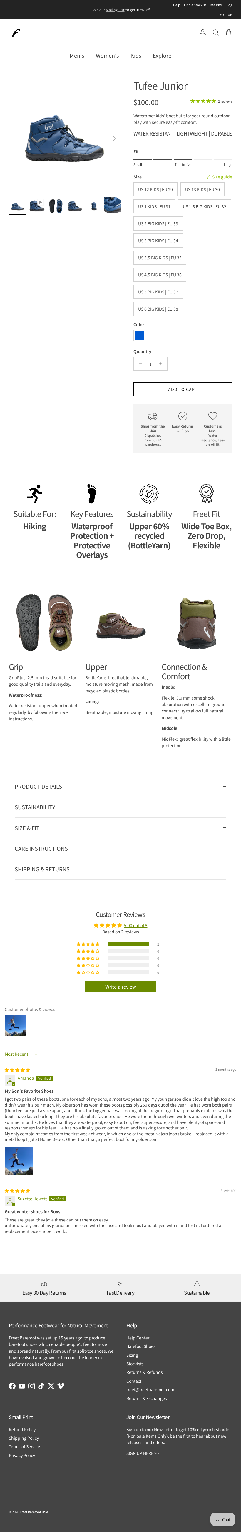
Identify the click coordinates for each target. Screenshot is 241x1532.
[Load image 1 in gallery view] (64, 135)
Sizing (132, 1355)
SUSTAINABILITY (35, 807)
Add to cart (183, 389)
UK (230, 14)
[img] (17, 1070)
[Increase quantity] (162, 363)
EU (222, 14)
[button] (88, 944)
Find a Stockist (195, 4)
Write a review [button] (120, 986)
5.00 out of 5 (136, 925)
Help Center (137, 1338)
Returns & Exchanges (146, 1398)
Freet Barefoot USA (34, 1511)
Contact (133, 1381)
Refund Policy (22, 1429)
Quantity (142, 351)
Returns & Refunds (144, 1372)
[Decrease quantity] (139, 363)
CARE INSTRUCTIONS (41, 848)
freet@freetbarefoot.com (150, 1389)
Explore (162, 55)
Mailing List (115, 9)
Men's (77, 55)
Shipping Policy (24, 1438)
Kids (135, 55)
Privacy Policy (22, 1455)
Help (176, 4)
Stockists (135, 1363)
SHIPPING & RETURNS (42, 869)
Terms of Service (24, 1446)
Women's (107, 55)
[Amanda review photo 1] (19, 1161)
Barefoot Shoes (140, 1346)
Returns (216, 4)
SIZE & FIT (27, 828)
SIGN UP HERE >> (142, 1453)
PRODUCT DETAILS (38, 786)
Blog (228, 4)
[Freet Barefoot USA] (16, 32)
